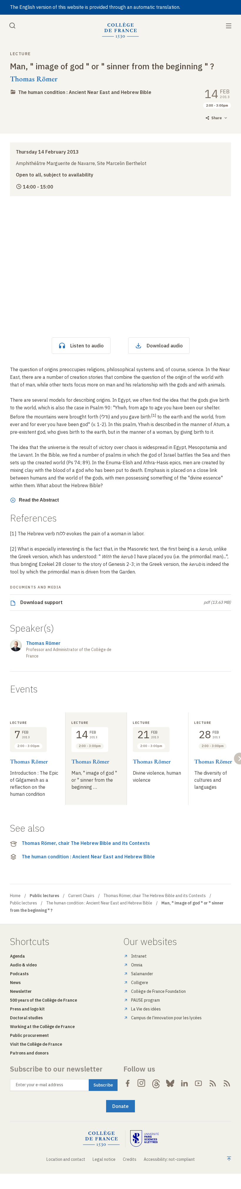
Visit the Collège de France (36, 1044)
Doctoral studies (26, 1017)
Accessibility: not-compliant (169, 1159)
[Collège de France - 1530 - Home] (120, 30)
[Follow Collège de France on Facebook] (127, 1083)
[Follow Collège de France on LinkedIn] (184, 1083)
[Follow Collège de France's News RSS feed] (213, 1083)
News (15, 982)
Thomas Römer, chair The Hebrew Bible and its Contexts (86, 843)
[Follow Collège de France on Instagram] (142, 1083)
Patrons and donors (29, 1053)
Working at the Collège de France (42, 1026)
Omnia (137, 965)
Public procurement (29, 1035)
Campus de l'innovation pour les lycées (166, 1017)
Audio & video (23, 965)
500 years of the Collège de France (43, 1000)
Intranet (139, 956)
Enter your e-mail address (39, 1084)
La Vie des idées (146, 1009)
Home (15, 895)
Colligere (139, 982)
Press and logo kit (27, 1009)
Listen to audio (87, 346)
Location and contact (65, 1159)
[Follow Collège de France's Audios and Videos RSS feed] (227, 1083)
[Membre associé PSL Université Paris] (144, 1138)
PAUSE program (145, 1000)
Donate (120, 1106)
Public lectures (23, 903)
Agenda (17, 956)
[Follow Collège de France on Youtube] (198, 1083)
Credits (129, 1159)
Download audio (165, 346)
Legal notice (104, 1159)
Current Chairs (81, 895)
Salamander (142, 973)
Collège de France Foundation (158, 991)
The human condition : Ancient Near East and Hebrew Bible (84, 92)
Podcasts (19, 973)
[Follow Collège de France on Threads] (156, 1083)
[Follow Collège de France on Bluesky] (170, 1083)
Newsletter (21, 991)
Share (216, 118)
